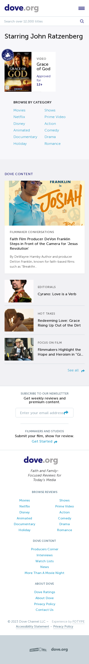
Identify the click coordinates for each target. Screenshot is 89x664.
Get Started (42, 441)
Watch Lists (44, 561)
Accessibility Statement (32, 626)
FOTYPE (78, 621)
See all (74, 370)
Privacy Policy (44, 604)
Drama (50, 137)
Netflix (19, 117)
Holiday (20, 144)
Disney (19, 124)
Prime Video (55, 117)
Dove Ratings (44, 592)
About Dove (44, 598)
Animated (21, 130)
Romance (52, 144)
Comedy (51, 130)
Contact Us (44, 609)
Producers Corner (44, 549)
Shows (49, 110)
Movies (19, 110)
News (44, 567)
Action (50, 124)
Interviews (44, 555)
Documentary (25, 137)
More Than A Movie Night (44, 573)
